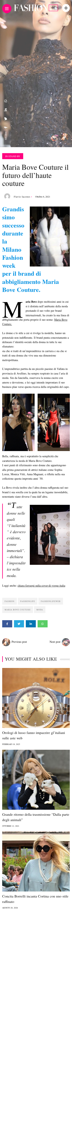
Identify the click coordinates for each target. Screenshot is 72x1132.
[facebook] (5, 127)
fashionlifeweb (51, 601)
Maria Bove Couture (18, 609)
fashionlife (27, 601)
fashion (9, 601)
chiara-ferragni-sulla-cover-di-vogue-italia (41, 585)
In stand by (12, 156)
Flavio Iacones (22, 196)
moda (39, 609)
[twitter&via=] (5, 118)
